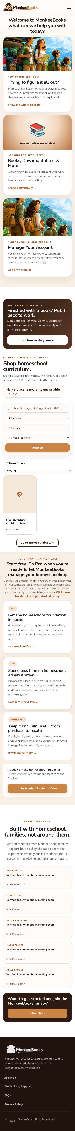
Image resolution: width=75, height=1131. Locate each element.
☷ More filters (15, 463)
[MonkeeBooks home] (20, 7)
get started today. (47, 596)
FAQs (7, 1095)
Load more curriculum (37, 543)
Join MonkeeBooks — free (37, 789)
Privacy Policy (13, 1104)
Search (37, 448)
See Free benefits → (21, 647)
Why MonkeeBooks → (22, 753)
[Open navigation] (69, 7)
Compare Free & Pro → (23, 702)
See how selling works (38, 340)
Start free (37, 1013)
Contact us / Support (18, 1086)
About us (10, 1078)
